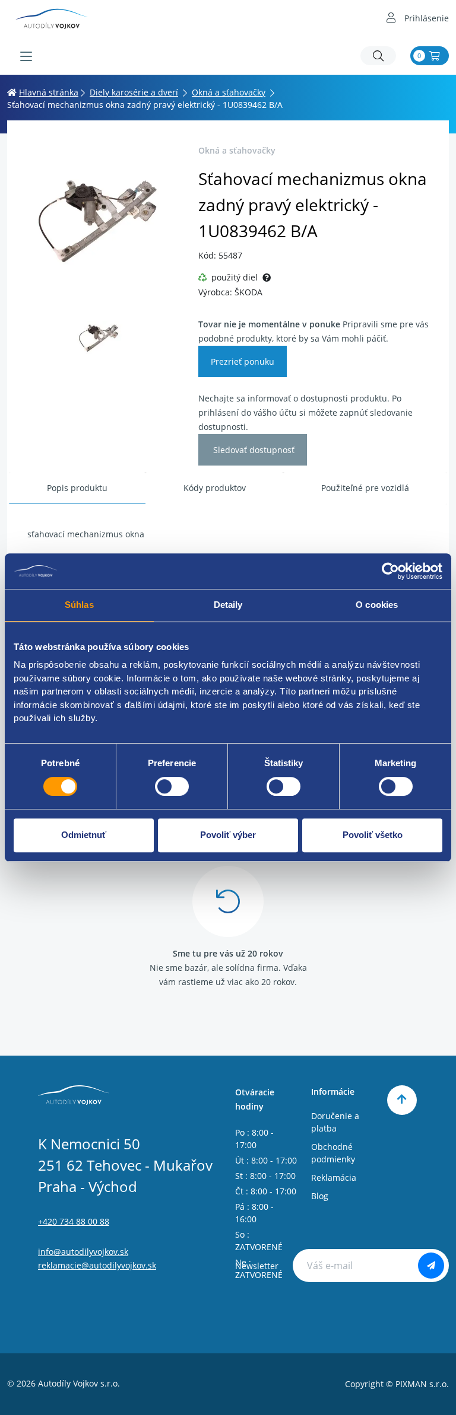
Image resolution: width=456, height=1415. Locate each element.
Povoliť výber (228, 835)
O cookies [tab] (377, 605)
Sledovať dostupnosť (252, 449)
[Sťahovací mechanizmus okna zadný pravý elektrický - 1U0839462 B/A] (99, 219)
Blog (319, 1196)
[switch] (172, 786)
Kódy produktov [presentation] (214, 487)
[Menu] (26, 56)
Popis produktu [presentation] (77, 487)
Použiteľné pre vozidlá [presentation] (365, 487)
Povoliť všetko (373, 835)
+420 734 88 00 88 (73, 1221)
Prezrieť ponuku (242, 361)
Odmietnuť (83, 835)
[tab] (77, 488)
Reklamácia (333, 1177)
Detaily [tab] (228, 605)
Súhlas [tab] (79, 605)
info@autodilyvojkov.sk (83, 1251)
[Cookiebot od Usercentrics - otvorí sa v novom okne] (390, 571)
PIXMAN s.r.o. (422, 1383)
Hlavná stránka (48, 92)
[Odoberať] (431, 1266)
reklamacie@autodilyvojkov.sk (97, 1265)
